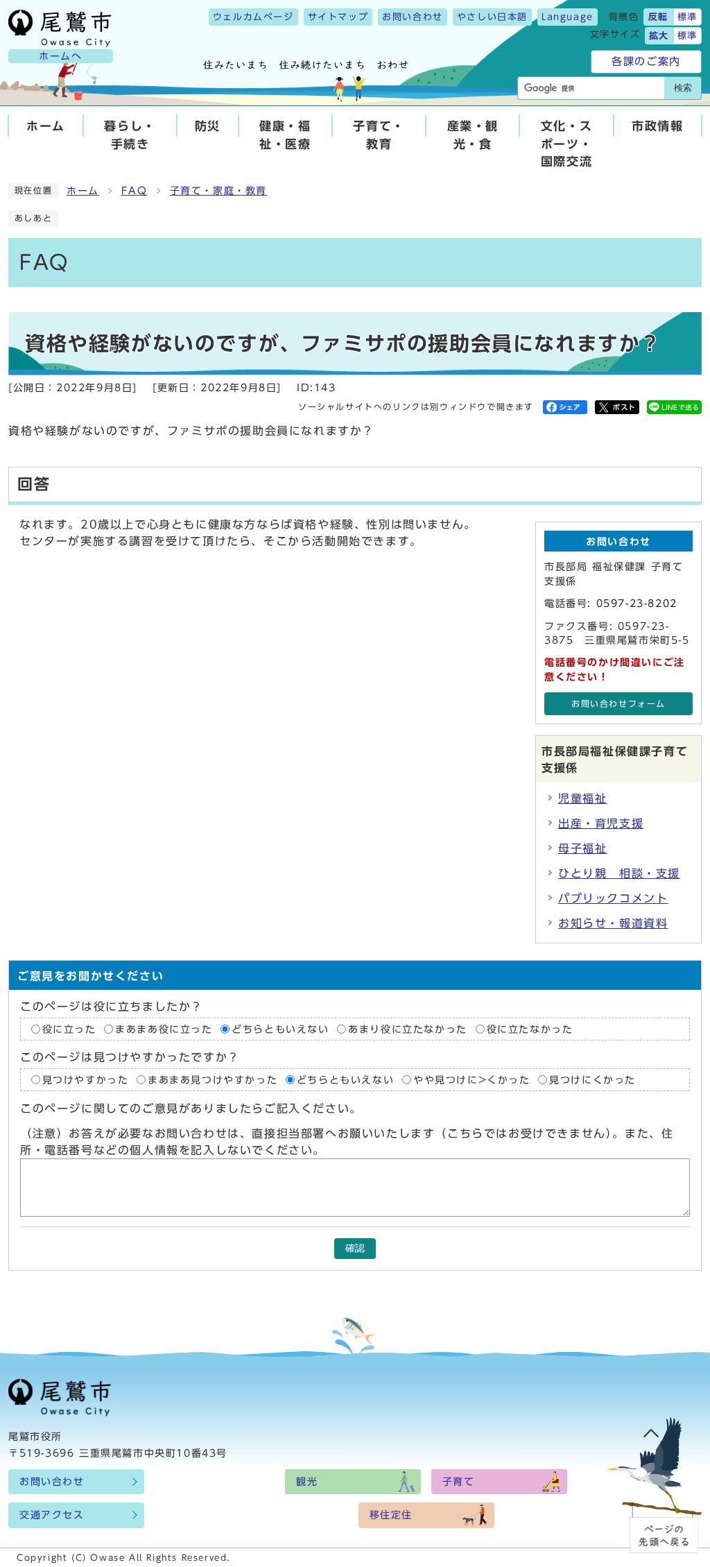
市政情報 (657, 126)
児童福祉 (582, 798)
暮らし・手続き (129, 134)
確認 (355, 1248)
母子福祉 (582, 848)
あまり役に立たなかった (407, 1029)
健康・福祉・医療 (285, 134)
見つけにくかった (592, 1079)
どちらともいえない (280, 1029)
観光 (307, 1482)
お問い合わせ (412, 17)
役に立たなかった (530, 1029)
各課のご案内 (646, 61)
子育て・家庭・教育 (218, 191)
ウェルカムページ (253, 17)
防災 (207, 126)
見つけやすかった (85, 1079)
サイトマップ (338, 17)
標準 (687, 17)
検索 (683, 88)
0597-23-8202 (636, 603)
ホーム (45, 126)
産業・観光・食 (473, 134)
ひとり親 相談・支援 (619, 873)
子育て (458, 1482)
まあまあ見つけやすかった (212, 1079)
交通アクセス (52, 1515)
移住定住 (391, 1515)
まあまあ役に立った (163, 1029)
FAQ (134, 191)
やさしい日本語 (492, 17)
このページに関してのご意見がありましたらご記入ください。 (191, 1108)
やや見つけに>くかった (471, 1079)
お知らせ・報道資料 (613, 923)
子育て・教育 (378, 134)
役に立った (69, 1029)
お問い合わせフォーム (618, 704)
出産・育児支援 (600, 823)
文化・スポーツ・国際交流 (566, 143)
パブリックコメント (613, 898)
